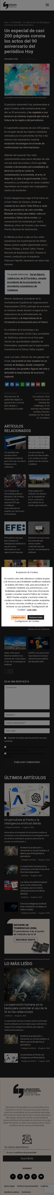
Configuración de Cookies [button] (27, 621)
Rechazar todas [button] (35, 617)
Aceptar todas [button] (18, 617)
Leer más (32, 609)
